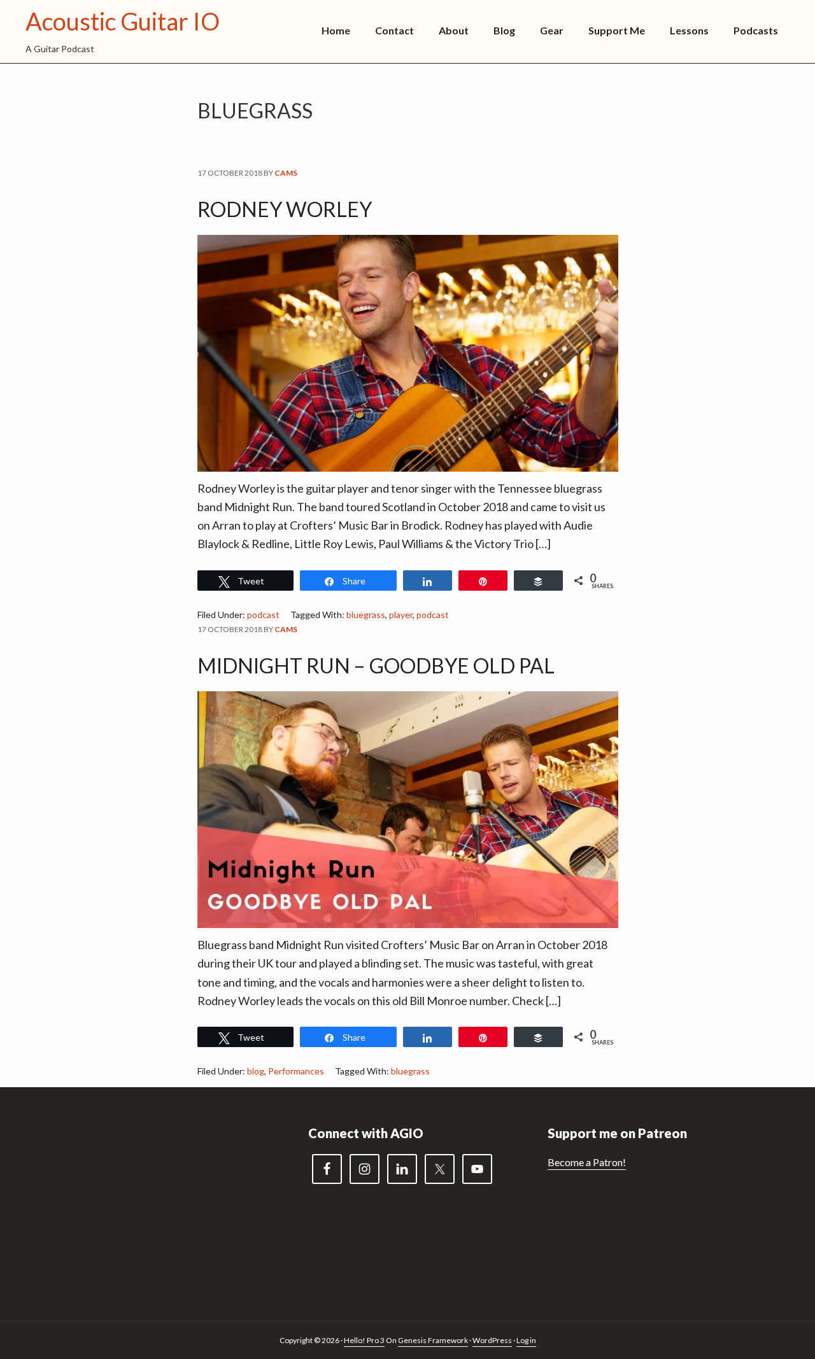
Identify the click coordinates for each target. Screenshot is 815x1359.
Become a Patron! (587, 1162)
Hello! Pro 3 (364, 1340)
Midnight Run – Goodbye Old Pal (376, 665)
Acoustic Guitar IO (122, 21)
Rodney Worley (284, 209)
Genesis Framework (433, 1340)
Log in (526, 1340)
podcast (263, 614)
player (401, 614)
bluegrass (365, 614)
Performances (296, 1071)
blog (255, 1071)
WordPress (492, 1340)
